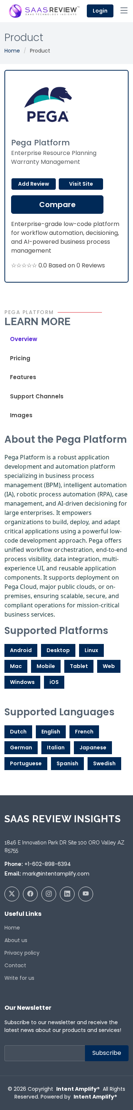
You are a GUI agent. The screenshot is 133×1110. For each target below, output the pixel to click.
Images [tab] (21, 415)
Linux (91, 650)
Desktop (58, 650)
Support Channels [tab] (37, 396)
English (50, 731)
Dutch (18, 731)
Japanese (92, 747)
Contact (15, 965)
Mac (16, 666)
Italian (56, 747)
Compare (57, 204)
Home (12, 50)
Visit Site (81, 184)
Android (21, 650)
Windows (22, 682)
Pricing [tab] (20, 358)
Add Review (33, 184)
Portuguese (26, 763)
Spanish (67, 763)
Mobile (46, 666)
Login (100, 10)
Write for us (19, 978)
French (84, 731)
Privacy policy (22, 952)
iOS (54, 682)
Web (109, 666)
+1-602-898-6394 (47, 864)
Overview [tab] (23, 339)
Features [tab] (23, 377)
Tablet (79, 666)
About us (15, 940)
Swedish (104, 763)
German (21, 747)
